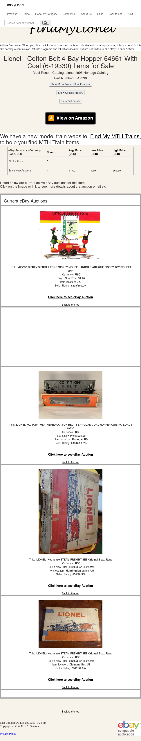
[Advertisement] (70, 337)
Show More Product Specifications (70, 84)
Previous (12, 14)
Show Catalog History (70, 92)
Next (130, 14)
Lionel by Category (46, 14)
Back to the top (70, 304)
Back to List (115, 14)
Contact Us (69, 14)
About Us (86, 14)
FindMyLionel (14, 4)
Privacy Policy (8, 733)
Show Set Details (70, 101)
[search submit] (45, 23)
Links (100, 14)
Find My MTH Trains (115, 136)
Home (26, 14)
